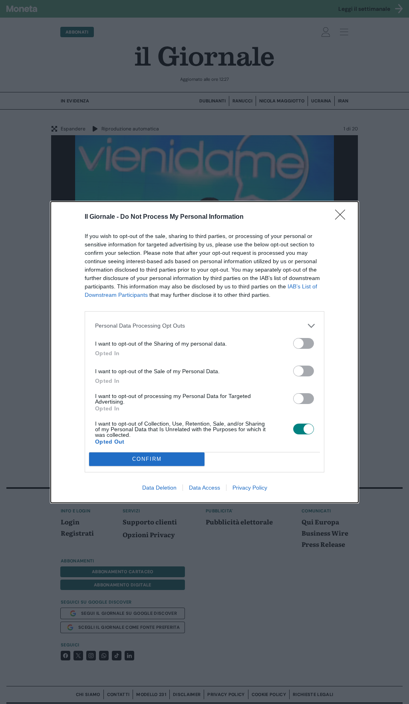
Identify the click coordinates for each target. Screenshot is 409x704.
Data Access (204, 487)
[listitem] (204, 326)
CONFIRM (147, 459)
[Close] (342, 217)
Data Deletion (159, 487)
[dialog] (204, 352)
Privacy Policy (249, 487)
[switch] (303, 343)
